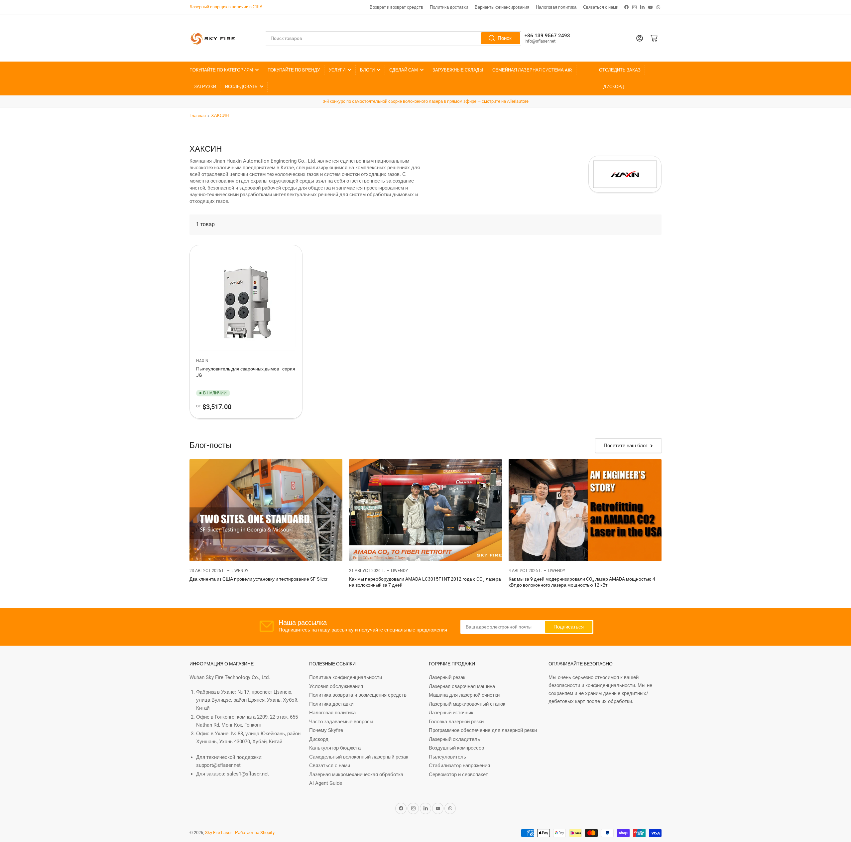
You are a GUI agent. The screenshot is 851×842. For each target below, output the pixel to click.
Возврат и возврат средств (396, 7)
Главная (197, 115)
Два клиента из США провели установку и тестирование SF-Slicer (258, 579)
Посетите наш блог (625, 446)
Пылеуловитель (447, 757)
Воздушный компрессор (456, 748)
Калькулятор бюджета (335, 748)
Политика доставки (449, 7)
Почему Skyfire (326, 730)
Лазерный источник (451, 713)
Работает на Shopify (255, 832)
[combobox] (393, 38)
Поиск (505, 38)
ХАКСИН (220, 115)
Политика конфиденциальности (345, 677)
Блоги (367, 70)
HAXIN (202, 360)
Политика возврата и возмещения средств (358, 695)
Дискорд (613, 86)
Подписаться (568, 627)
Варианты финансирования (502, 7)
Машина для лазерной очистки (464, 695)
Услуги (337, 70)
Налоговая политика (556, 7)
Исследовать (241, 86)
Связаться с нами (600, 7)
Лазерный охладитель (454, 739)
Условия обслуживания (336, 686)
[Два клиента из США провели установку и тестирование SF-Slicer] (265, 510)
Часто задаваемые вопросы (341, 722)
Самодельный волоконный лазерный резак (358, 757)
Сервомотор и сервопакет (458, 774)
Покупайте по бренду (294, 70)
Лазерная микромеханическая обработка (356, 774)
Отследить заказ (620, 70)
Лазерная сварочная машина (462, 686)
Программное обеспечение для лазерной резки (483, 730)
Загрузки (205, 86)
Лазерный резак (447, 677)
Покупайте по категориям (221, 70)
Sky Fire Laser (218, 832)
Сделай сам (403, 70)
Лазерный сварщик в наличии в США (226, 6)
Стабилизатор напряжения (459, 766)
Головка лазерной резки (456, 722)
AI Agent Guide (325, 783)
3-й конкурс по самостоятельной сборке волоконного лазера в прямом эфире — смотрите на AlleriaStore (426, 101)
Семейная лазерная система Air (532, 70)
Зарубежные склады (457, 70)
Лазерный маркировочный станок (467, 704)
